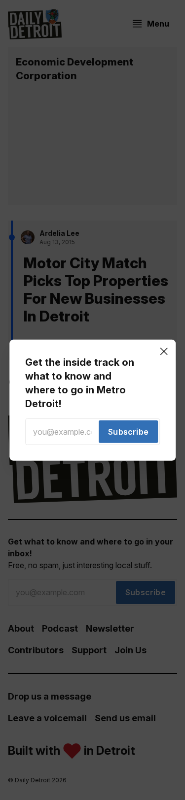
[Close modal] (164, 351)
